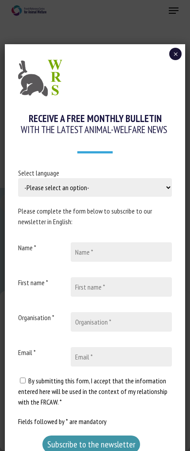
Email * (27, 352)
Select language (38, 172)
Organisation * (36, 317)
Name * (27, 247)
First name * (33, 282)
